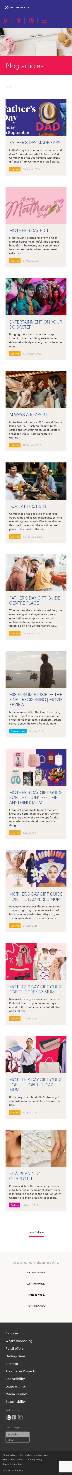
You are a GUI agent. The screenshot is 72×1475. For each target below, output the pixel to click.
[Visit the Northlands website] (36, 1306)
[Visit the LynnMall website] (36, 1283)
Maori (11, 1440)
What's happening (19, 1340)
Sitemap (12, 1363)
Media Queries (17, 1393)
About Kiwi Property (21, 1371)
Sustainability (16, 1401)
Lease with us (16, 1386)
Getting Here (15, 1356)
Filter (9, 87)
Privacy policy (35, 1459)
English (12, 1434)
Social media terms (13, 1459)
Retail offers (14, 1348)
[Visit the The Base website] (36, 1294)
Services (12, 1333)
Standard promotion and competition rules (25, 1454)
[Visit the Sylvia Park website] (36, 1272)
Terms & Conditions (13, 1463)
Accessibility (15, 1378)
